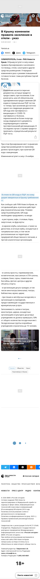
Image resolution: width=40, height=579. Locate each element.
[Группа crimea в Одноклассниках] (31, 467)
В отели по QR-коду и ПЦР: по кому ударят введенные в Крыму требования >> (20, 197)
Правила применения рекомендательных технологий (17, 520)
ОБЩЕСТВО (15, 484)
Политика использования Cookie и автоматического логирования (14, 513)
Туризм (12, 368)
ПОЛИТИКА (5, 484)
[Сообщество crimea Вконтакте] (14, 467)
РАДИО (28, 491)
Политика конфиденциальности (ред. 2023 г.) (18, 516)
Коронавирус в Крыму (19, 372)
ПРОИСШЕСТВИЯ (28, 484)
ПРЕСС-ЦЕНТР (17, 491)
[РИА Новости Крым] (9, 15)
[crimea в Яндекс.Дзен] (22, 467)
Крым (28, 368)
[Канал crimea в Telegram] (5, 467)
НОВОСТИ (5, 491)
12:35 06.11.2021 (6, 42)
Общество (20, 368)
